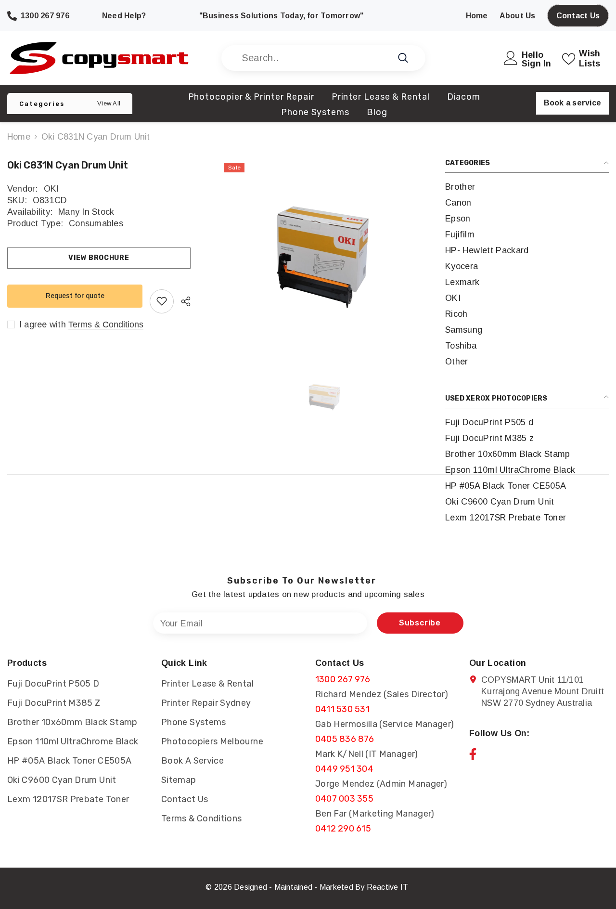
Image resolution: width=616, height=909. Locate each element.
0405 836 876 (344, 739)
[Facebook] (473, 754)
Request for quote (75, 295)
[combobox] (312, 58)
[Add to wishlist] (162, 301)
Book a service (572, 103)
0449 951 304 (344, 769)
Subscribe (420, 622)
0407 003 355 (344, 798)
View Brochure (98, 258)
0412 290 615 (343, 828)
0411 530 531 (342, 709)
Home (18, 137)
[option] (325, 254)
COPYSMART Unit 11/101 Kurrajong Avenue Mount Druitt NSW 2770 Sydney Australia (542, 691)
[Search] (323, 58)
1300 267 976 (342, 679)
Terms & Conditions (105, 324)
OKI (51, 189)
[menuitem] (527, 187)
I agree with (42, 324)
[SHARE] (182, 301)
